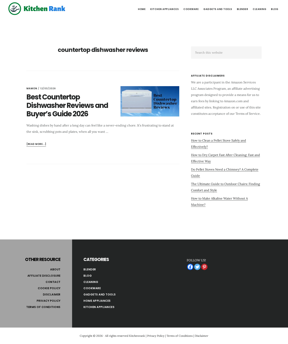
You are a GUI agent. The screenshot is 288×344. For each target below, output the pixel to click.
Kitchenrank (137, 336)
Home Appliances (97, 301)
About (55, 269)
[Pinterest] (204, 267)
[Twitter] (197, 267)
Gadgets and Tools (99, 294)
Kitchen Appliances (98, 307)
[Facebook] (190, 267)
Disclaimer (52, 294)
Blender (89, 269)
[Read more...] (36, 144)
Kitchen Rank (37, 8)
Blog (87, 276)
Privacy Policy (49, 301)
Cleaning (90, 282)
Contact (53, 282)
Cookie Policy (49, 288)
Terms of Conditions (43, 307)
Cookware (92, 288)
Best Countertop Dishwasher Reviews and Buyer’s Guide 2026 (67, 105)
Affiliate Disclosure (44, 276)
